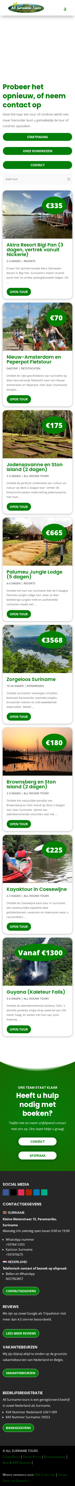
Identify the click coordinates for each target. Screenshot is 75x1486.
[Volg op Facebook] (6, 1192)
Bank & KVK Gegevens (17, 1462)
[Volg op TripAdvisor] (44, 1192)
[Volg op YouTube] (29, 1192)
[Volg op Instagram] (21, 1192)
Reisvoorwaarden (54, 1457)
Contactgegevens (21, 1291)
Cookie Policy (11, 1457)
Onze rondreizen (37, 151)
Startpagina (37, 137)
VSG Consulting (44, 1475)
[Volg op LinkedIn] (36, 1192)
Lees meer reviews (21, 1333)
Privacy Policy (32, 1457)
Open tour (19, 292)
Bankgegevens (18, 1428)
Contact (38, 165)
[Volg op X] (13, 1192)
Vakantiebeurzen (20, 1373)
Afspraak (38, 1156)
